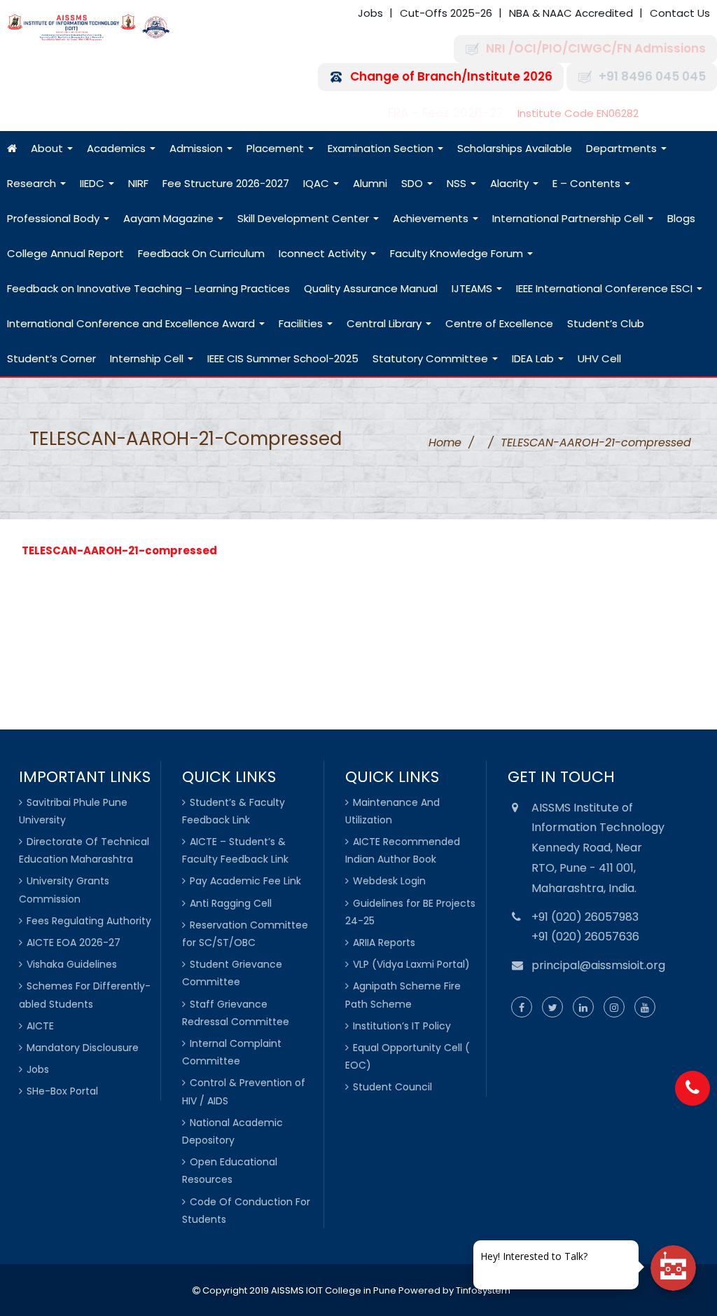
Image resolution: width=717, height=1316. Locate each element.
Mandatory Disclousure (83, 1048)
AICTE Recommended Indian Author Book (402, 850)
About (48, 148)
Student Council (392, 1087)
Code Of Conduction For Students (246, 1210)
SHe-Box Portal (62, 1091)
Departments (623, 148)
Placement (276, 148)
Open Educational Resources (229, 1170)
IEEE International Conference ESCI (605, 288)
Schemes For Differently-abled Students (85, 994)
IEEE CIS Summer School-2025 (282, 358)
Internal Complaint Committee (231, 1052)
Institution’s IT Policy (402, 1026)
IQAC (317, 183)
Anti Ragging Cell (231, 903)
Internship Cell (148, 358)
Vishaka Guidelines (72, 964)
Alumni (370, 183)
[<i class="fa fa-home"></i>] (12, 148)
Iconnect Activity (324, 253)
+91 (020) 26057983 (585, 917)
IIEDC (93, 183)
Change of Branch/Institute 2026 (451, 77)
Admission (197, 148)
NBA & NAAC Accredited (571, 13)
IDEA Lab (534, 358)
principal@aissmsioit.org (598, 965)
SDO (413, 183)
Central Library (385, 323)
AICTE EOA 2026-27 (73, 942)
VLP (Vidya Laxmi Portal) (411, 964)
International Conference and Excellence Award (132, 323)
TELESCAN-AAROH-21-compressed (119, 550)
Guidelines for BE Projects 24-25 (410, 912)
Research (33, 183)
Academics (117, 148)
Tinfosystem (483, 1290)
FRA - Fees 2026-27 (445, 113)
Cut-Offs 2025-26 (446, 13)
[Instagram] (614, 1008)
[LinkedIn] (583, 1008)
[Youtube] (645, 1008)
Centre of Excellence (499, 323)
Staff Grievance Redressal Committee (235, 1013)
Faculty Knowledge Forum (458, 253)
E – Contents (587, 183)
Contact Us (680, 13)
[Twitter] (552, 1008)
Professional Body (54, 218)
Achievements (432, 218)
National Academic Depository (232, 1131)
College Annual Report (65, 253)
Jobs (370, 13)
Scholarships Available (514, 148)
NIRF (138, 183)
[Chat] (673, 1268)
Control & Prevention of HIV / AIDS (243, 1091)
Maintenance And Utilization (392, 811)
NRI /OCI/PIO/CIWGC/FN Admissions (596, 49)
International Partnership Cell (569, 218)
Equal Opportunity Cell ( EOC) (407, 1056)
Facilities (302, 323)
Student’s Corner (51, 358)
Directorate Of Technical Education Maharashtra (84, 850)
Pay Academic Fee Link (245, 881)
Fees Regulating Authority (89, 921)
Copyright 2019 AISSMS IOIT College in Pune (298, 1290)
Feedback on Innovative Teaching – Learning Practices (148, 288)
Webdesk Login (389, 881)
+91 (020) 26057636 (585, 936)
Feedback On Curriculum (201, 253)
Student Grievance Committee (232, 973)
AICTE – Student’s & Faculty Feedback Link (235, 850)
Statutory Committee (432, 358)
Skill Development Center (304, 218)
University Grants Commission (64, 889)
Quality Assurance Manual (371, 288)
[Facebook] (522, 1008)
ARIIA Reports (384, 942)
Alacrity (510, 183)
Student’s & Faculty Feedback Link (233, 811)
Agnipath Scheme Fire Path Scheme (403, 994)
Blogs (681, 218)
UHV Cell (599, 358)
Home (445, 442)
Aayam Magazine (169, 218)
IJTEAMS (473, 288)
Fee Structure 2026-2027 (225, 183)
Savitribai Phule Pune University (73, 811)
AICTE (40, 1026)
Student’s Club (605, 323)
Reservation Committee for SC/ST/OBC (245, 934)
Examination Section (382, 148)
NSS (458, 183)
